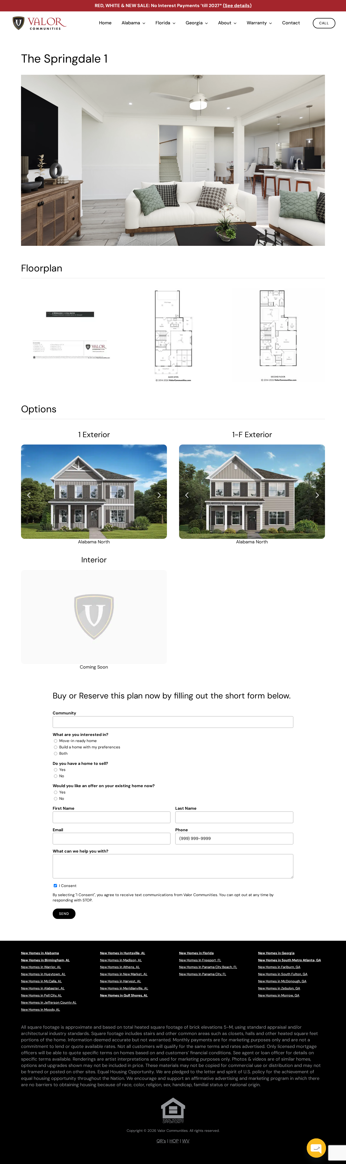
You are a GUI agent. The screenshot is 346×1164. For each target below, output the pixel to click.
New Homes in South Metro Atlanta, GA (289, 960)
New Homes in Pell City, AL (41, 995)
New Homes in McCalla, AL (41, 981)
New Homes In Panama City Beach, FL (208, 967)
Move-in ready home (78, 740)
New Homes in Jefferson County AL (48, 1002)
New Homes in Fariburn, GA (279, 967)
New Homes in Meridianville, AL (124, 988)
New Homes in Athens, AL (120, 967)
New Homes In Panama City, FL (202, 974)
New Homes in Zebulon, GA (279, 988)
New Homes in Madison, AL (121, 960)
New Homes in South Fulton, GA (282, 974)
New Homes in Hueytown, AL (43, 974)
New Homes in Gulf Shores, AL (124, 995)
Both (63, 753)
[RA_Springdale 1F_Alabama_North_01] (252, 492)
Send (64, 913)
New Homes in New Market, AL (123, 974)
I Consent (67, 885)
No (61, 776)
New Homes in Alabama (40, 953)
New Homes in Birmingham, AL (45, 960)
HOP (174, 1141)
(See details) (237, 6)
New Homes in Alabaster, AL (43, 988)
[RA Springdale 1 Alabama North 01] (94, 492)
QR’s (161, 1141)
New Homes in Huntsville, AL (122, 953)
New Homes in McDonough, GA (282, 981)
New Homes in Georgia (276, 953)
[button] (28, 494)
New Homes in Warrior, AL (41, 967)
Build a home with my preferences (89, 747)
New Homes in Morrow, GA (278, 995)
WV (185, 1141)
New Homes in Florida (196, 953)
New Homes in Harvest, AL (120, 981)
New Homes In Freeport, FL (200, 960)
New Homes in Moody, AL (40, 1009)
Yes (62, 769)
